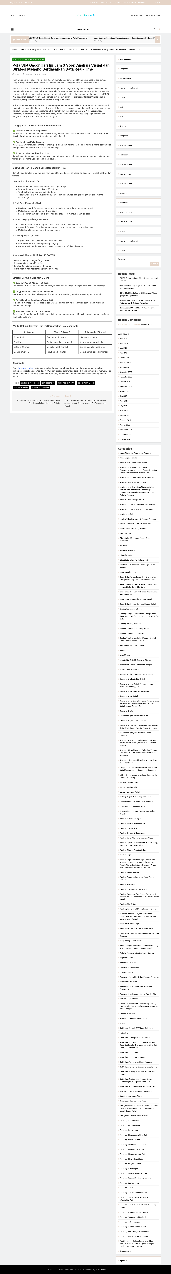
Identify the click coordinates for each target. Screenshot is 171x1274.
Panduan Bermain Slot (128, 828)
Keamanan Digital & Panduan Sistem (134, 716)
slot (121, 107)
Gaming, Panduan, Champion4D (132, 633)
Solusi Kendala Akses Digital (131, 1096)
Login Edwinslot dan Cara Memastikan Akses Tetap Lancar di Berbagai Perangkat (113, 2)
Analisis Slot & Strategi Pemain (132, 500)
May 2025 (123, 406)
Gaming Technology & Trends (131, 609)
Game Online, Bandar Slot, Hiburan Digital (136, 599)
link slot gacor (125, 78)
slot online (124, 203)
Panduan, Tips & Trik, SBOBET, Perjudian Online (138, 909)
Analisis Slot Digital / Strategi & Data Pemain (137, 504)
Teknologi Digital (126, 1188)
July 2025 (123, 396)
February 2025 (125, 420)
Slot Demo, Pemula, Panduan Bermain (134, 1018)
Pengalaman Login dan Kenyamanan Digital (136, 928)
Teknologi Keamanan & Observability (134, 1212)
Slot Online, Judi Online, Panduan (132, 1057)
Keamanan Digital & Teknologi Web (133, 720)
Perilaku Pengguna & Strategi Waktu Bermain (137, 953)
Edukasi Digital (125, 533)
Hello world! (148, 324)
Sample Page (83, 29)
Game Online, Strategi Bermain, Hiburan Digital (138, 604)
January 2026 (125, 367)
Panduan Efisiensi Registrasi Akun (133, 850)
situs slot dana (125, 174)
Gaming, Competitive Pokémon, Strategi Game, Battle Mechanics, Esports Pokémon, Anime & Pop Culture (139, 616)
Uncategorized (125, 1251)
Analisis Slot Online (127, 514)
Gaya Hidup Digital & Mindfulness (133, 645)
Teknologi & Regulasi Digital (130, 1164)
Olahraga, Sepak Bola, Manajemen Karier (135, 797)
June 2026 (124, 343)
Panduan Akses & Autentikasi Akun (133, 823)
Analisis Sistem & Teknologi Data (133, 482)
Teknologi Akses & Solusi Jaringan (133, 1173)
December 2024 (126, 430)
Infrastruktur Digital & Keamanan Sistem (135, 660)
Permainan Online (126, 972)
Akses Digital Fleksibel (128, 458)
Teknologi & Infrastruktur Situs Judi (133, 1135)
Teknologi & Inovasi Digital (130, 1140)
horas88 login (125, 655)
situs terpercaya (126, 212)
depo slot (123, 126)
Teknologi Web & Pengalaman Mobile (134, 1231)
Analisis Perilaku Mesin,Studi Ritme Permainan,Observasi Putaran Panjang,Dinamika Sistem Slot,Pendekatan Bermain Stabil (138, 470)
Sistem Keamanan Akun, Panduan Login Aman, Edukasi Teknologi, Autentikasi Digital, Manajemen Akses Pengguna (139, 1006)
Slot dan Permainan (127, 1014)
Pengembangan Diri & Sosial (131, 941)
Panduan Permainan (127, 885)
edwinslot (123, 546)
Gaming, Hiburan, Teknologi (130, 624)
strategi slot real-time (40, 387)
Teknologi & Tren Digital (129, 1169)
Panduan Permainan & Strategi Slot (133, 889)
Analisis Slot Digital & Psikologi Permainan (136, 509)
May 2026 (123, 348)
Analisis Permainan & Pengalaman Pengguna (137, 477)
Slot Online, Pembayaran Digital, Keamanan (136, 1062)
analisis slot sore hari (30, 383)
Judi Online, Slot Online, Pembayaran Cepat (136, 674)
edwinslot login (126, 555)
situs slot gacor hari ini (129, 88)
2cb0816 (18, 74)
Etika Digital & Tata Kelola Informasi (134, 560)
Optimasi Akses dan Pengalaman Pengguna (136, 802)
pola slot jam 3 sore (86, 383)
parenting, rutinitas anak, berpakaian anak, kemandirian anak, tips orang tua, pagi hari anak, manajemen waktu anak (138, 916)
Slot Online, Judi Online (129, 1052)
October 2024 (125, 439)
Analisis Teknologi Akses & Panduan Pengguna (138, 519)
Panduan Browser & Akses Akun (132, 833)
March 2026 (124, 358)
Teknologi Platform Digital (130, 1222)
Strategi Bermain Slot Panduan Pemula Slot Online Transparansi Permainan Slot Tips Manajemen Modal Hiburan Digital (139, 1108)
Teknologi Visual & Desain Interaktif (134, 1227)
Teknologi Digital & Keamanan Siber (133, 1193)
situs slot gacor (126, 145)
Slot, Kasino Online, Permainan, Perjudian (135, 1091)
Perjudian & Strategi (127, 958)
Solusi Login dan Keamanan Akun (133, 1101)
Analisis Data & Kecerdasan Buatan (133, 463)
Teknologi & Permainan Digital (131, 1159)
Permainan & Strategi (128, 963)
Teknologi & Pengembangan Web (132, 1154)
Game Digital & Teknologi (129, 572)
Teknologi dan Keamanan (129, 1183)
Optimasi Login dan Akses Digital (133, 806)
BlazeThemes (101, 1270)
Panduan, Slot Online (128, 904)
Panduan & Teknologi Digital (130, 819)
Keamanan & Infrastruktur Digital (132, 679)
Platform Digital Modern (129, 999)
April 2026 (123, 353)
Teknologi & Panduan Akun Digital (133, 1145)
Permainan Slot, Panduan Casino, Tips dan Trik (138, 994)
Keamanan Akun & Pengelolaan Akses (134, 691)
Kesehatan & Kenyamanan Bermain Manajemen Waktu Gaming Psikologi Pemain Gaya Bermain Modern (138, 743)
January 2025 (125, 425)
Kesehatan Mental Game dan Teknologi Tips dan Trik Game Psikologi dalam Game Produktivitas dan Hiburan (138, 752)
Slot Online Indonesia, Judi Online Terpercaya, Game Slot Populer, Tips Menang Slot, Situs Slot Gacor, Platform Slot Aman (138, 1045)
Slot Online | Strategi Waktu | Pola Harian (28, 59)
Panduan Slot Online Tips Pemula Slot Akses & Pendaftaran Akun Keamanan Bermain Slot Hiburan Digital (139, 896)
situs (122, 117)
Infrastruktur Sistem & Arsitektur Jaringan (136, 665)
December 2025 (126, 372)
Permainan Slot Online (128, 982)
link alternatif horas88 (128, 787)
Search (121, 259)
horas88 (123, 650)
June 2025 (124, 401)
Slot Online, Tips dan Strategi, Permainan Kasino (138, 1086)
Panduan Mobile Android (129, 872)
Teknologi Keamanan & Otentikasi (133, 1217)
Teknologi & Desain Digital (130, 1125)
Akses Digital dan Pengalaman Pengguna (135, 453)
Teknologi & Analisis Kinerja (130, 1120)
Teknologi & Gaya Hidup (129, 1130)
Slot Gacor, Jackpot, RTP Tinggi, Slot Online (136, 1028)
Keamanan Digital (126, 711)
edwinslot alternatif (127, 550)
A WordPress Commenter (130, 324)
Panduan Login (125, 855)
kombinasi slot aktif (66, 383)
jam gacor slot (48, 383)
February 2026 (125, 362)
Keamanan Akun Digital (129, 696)
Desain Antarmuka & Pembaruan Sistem (135, 524)
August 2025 (124, 391)
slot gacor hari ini (25, 368)
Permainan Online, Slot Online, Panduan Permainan (139, 977)
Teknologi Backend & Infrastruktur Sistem (136, 1178)
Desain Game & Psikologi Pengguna (133, 528)
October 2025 (125, 382)
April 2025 (123, 411)
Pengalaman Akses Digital (130, 924)
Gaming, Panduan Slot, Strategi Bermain (135, 628)
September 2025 (126, 386)
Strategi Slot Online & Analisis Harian (134, 1116)
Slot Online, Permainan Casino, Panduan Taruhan (138, 1067)
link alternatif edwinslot (129, 782)
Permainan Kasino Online (129, 967)
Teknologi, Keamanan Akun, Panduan (134, 1236)
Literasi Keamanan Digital (130, 792)
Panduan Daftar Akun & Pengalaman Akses (136, 838)
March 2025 (124, 415)
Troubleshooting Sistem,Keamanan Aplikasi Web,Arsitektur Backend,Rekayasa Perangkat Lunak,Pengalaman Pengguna (137, 1243)
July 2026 (123, 338)
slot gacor (124, 97)
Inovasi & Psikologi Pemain (130, 669)
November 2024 (126, 435)
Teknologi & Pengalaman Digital (132, 1149)
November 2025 (126, 377)
